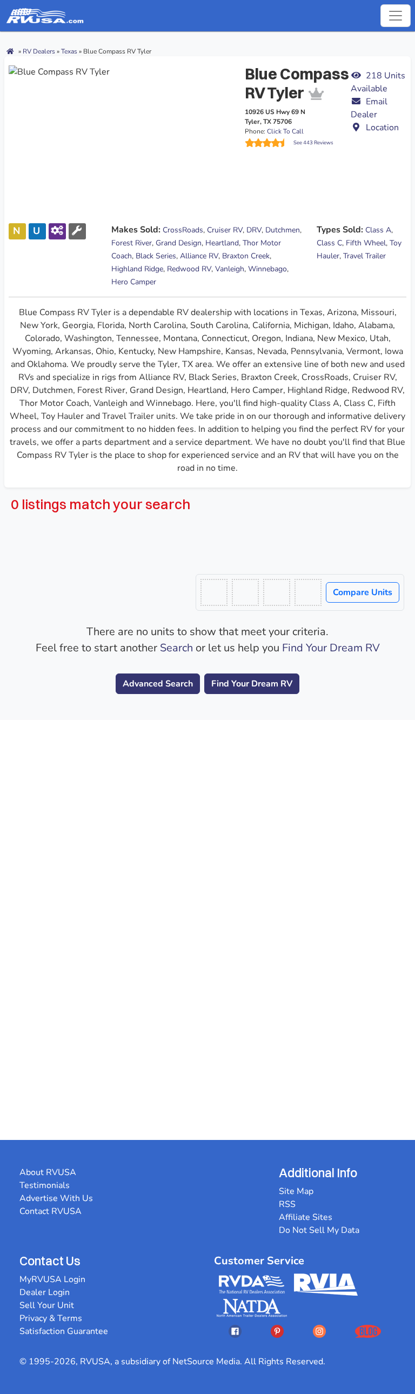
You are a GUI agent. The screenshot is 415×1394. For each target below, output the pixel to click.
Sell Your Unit (46, 1305)
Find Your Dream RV (331, 648)
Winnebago (267, 269)
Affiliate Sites (305, 1217)
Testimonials (44, 1185)
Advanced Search (158, 684)
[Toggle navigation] (395, 15)
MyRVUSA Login (52, 1279)
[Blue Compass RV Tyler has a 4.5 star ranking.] (269, 143)
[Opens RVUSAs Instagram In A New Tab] (319, 1331)
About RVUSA (47, 1172)
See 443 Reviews (313, 142)
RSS (287, 1204)
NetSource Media (206, 1362)
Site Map (296, 1191)
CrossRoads (183, 230)
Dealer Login (44, 1292)
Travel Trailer (364, 256)
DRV (254, 230)
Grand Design (179, 243)
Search (176, 648)
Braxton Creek (246, 256)
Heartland (222, 243)
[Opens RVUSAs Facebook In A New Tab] (235, 1331)
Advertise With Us (56, 1198)
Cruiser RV (225, 230)
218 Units (378, 82)
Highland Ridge (137, 269)
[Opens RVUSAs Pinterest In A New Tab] (277, 1331)
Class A (378, 230)
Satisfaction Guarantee (63, 1331)
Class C (329, 243)
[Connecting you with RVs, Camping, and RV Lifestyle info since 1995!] (44, 15)
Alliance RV (199, 256)
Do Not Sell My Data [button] (319, 1230)
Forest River (131, 243)
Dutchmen (282, 230)
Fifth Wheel (366, 243)
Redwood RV (189, 269)
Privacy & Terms (50, 1318)
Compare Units (362, 592)
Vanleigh (229, 269)
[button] (378, 108)
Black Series (156, 256)
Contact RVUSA (50, 1211)
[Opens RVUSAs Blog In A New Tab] (368, 1331)
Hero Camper (133, 282)
